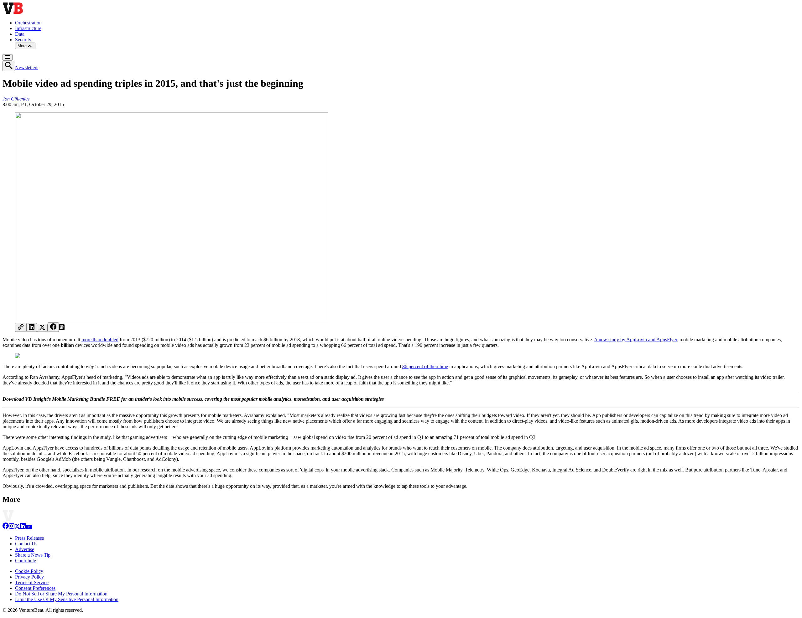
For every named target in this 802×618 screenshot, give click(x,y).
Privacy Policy (29, 576)
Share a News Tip (32, 555)
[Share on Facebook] (53, 327)
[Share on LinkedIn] (31, 327)
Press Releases (29, 538)
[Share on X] (42, 328)
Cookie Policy (29, 571)
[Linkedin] (23, 527)
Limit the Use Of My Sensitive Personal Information (66, 599)
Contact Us (26, 543)
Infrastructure (28, 28)
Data (19, 34)
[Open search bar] (9, 66)
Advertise (24, 549)
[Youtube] (29, 527)
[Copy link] (20, 327)
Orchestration (28, 22)
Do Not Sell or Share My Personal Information (61, 593)
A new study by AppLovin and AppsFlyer (635, 339)
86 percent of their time (425, 366)
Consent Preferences (35, 588)
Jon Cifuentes (16, 98)
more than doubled (99, 339)
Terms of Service (32, 582)
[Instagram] (11, 527)
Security (23, 39)
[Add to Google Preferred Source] (62, 328)
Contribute (25, 560)
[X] (17, 527)
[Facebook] (6, 527)
